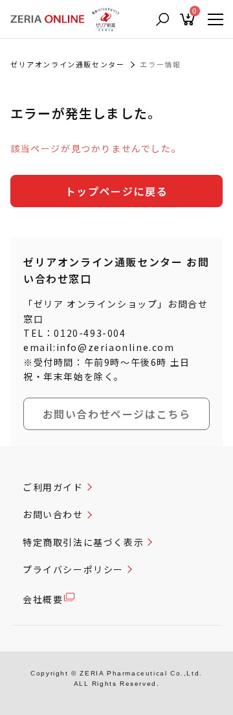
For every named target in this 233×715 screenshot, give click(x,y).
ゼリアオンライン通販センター (67, 64)
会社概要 (43, 599)
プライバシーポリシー (73, 569)
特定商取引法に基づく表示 (83, 542)
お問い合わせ (53, 514)
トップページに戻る (116, 191)
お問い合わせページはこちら (117, 414)
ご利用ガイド (53, 487)
